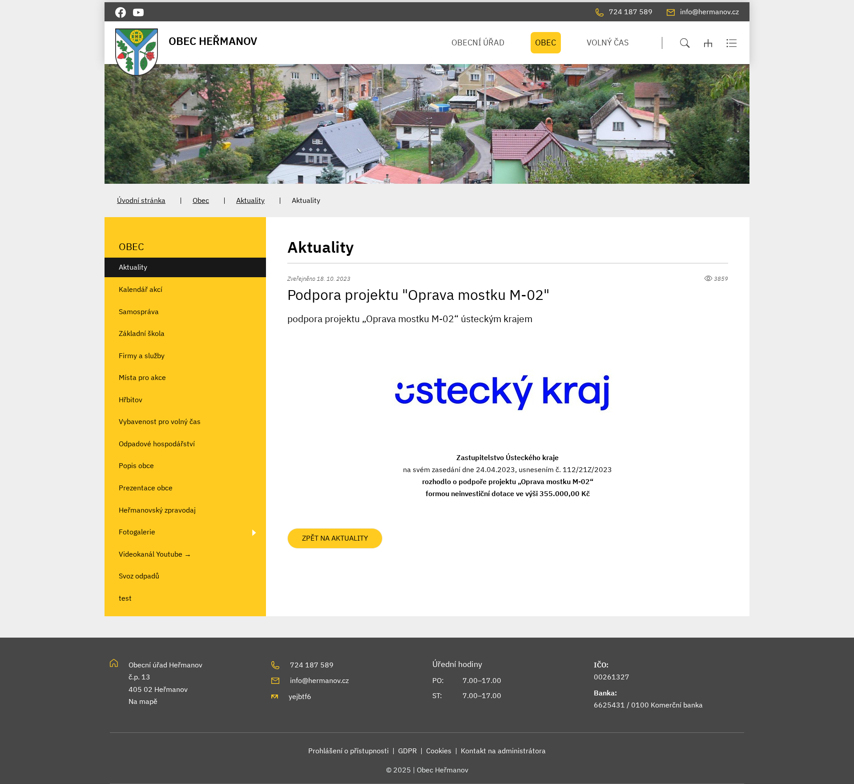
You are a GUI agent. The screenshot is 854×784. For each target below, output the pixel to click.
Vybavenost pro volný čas (160, 421)
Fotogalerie (137, 531)
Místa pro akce (142, 377)
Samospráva (139, 311)
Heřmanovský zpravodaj (157, 509)
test (125, 598)
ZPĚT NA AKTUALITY (335, 537)
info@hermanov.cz (319, 680)
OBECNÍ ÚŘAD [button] (477, 42)
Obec (201, 200)
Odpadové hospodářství (157, 443)
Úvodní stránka (141, 200)
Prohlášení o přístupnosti (348, 750)
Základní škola (142, 333)
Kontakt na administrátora (503, 750)
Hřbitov (130, 399)
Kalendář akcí (140, 289)
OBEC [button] (545, 42)
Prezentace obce (146, 487)
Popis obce (136, 465)
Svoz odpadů (139, 575)
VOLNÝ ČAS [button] (607, 42)
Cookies (438, 750)
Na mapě (143, 701)
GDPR (407, 750)
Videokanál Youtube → (155, 554)
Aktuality (250, 200)
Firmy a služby (142, 355)
